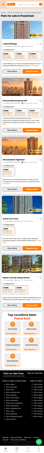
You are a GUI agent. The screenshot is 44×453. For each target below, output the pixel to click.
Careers (5, 440)
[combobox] (25, 4)
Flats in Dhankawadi (12, 406)
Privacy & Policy (16, 437)
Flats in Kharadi (38, 400)
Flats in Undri (10, 411)
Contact (36, 437)
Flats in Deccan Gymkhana (14, 403)
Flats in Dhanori (38, 416)
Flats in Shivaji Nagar (12, 398)
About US (27, 437)
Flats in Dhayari (11, 419)
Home (3, 12)
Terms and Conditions (18, 440)
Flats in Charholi (39, 390)
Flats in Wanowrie (11, 387)
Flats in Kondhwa (11, 395)
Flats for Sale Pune (13, 373)
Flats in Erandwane (12, 400)
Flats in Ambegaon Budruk (14, 416)
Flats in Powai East (32, 12)
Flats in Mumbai (15, 12)
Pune (11, 4)
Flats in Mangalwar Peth (13, 408)
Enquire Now (32, 71)
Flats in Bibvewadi (11, 414)
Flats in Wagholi (38, 398)
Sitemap (5, 437)
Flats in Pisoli (10, 390)
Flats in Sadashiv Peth (13, 392)
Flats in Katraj (10, 384)
